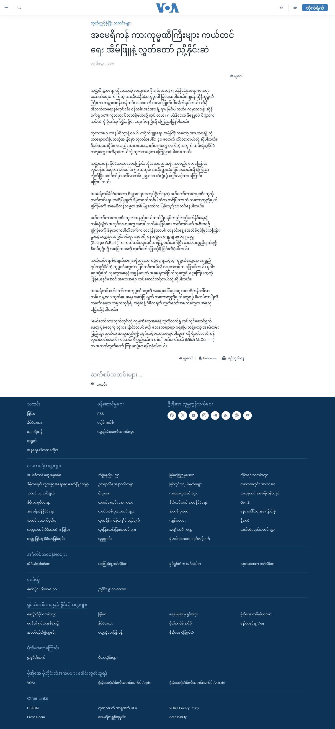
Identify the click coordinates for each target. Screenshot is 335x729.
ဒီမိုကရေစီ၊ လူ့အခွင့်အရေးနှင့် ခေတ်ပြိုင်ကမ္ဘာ (58, 484)
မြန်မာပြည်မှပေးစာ (181, 475)
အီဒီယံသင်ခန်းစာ (38, 564)
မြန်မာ (31, 413)
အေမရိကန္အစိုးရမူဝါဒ (112, 717)
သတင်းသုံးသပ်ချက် (41, 493)
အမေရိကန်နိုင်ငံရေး (40, 511)
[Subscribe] (247, 415)
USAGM (33, 708)
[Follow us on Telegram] (215, 415)
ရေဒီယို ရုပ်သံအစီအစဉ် (43, 623)
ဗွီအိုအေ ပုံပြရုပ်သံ (181, 632)
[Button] (237, 76)
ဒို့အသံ (245, 520)
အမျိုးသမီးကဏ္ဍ (180, 529)
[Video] (295, 8)
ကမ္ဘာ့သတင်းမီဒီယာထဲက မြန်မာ (48, 529)
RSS (100, 413)
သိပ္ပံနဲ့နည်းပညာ (108, 475)
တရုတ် (32, 441)
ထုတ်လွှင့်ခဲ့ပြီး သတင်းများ (111, 23)
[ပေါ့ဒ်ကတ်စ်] (236, 415)
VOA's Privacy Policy (184, 708)
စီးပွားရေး (104, 493)
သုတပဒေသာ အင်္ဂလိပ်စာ (257, 564)
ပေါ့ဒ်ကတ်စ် (105, 422)
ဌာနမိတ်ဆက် (36, 657)
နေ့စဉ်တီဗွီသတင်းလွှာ (41, 614)
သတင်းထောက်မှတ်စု (41, 520)
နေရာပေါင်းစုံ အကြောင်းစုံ (258, 511)
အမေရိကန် (34, 432)
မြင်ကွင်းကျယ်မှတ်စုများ (185, 484)
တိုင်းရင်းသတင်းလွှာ (254, 475)
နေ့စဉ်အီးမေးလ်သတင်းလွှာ (115, 432)
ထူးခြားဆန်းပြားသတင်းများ (117, 529)
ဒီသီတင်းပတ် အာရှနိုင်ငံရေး (188, 502)
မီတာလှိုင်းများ (108, 657)
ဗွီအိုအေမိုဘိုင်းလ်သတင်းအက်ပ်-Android (197, 683)
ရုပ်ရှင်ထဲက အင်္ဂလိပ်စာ (185, 564)
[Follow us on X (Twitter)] (182, 415)
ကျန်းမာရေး (177, 520)
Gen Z (245, 502)
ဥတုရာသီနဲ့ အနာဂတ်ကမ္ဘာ (115, 484)
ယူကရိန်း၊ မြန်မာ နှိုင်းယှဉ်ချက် (119, 520)
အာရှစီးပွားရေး (179, 511)
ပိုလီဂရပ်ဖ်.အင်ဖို (180, 623)
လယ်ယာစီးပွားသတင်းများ (116, 511)
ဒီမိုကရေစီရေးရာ (38, 502)
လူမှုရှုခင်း (105, 538)
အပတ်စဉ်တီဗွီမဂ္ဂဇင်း (41, 632)
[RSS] (226, 415)
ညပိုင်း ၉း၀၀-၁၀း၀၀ (112, 589)
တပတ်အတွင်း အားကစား (115, 502)
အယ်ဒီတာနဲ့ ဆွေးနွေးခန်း (44, 475)
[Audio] (282, 8)
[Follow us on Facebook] (172, 415)
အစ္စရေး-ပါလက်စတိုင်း (42, 450)
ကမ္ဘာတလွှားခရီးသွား (183, 493)
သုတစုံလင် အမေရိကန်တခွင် (259, 493)
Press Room (36, 717)
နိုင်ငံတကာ (34, 422)
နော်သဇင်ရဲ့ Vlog (252, 623)
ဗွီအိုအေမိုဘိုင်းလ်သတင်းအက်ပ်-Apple (124, 683)
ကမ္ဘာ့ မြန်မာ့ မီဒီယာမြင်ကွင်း (46, 538)
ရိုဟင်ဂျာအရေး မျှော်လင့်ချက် (189, 538)
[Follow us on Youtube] (193, 415)
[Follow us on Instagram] (204, 415)
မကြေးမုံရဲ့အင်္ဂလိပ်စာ (112, 564)
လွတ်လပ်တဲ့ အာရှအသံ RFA (117, 708)
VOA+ (31, 683)
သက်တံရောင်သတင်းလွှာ (257, 529)
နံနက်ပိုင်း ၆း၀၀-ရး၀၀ (42, 589)
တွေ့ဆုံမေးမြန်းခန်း (111, 632)
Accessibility (178, 717)
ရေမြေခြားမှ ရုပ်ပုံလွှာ (183, 614)
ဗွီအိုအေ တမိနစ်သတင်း (256, 614)
